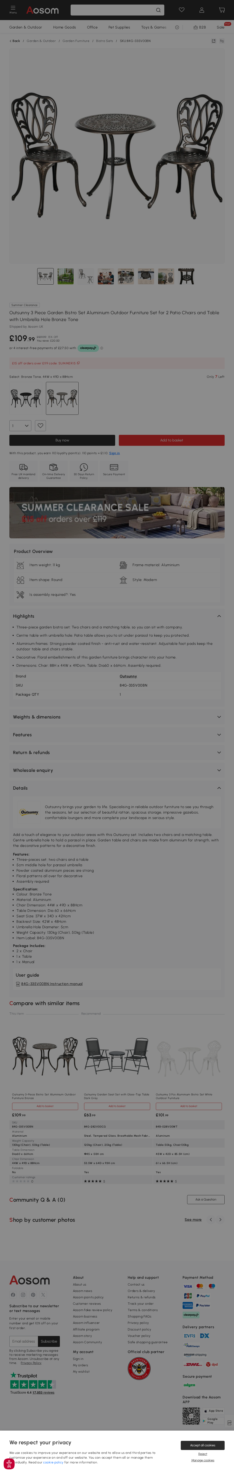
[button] (9, 1464)
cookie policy (53, 1462)
